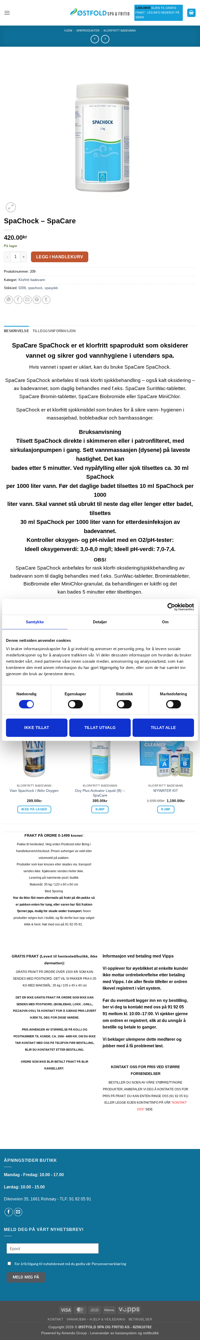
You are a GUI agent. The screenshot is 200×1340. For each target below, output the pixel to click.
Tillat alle (163, 727)
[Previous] (4, 771)
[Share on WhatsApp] (8, 300)
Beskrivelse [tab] (16, 331)
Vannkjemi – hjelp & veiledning (96, 1319)
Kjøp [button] (100, 809)
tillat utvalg (100, 727)
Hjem (68, 30)
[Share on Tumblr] (46, 300)
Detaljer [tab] (100, 622)
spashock (35, 288)
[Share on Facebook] (18, 300)
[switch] (75, 704)
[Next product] (95, 39)
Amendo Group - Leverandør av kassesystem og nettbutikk (110, 1333)
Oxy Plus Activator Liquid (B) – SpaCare (100, 793)
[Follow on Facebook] (8, 1212)
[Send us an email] (18, 1212)
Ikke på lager (34, 809)
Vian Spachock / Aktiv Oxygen (34, 790)
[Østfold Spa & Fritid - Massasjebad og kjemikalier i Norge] (100, 13)
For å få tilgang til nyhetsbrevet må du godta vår (70, 1263)
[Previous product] (105, 39)
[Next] (196, 771)
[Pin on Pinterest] (37, 300)
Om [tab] (165, 622)
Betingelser (140, 1319)
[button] (7, 12)
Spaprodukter (87, 30)
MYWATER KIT (165, 790)
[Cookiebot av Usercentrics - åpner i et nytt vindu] (171, 607)
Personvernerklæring (109, 1263)
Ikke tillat (36, 727)
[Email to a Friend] (27, 300)
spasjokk (51, 288)
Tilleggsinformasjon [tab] (54, 331)
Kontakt (55, 1319)
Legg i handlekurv (59, 257)
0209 (22, 288)
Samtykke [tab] (35, 622)
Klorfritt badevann (120, 30)
